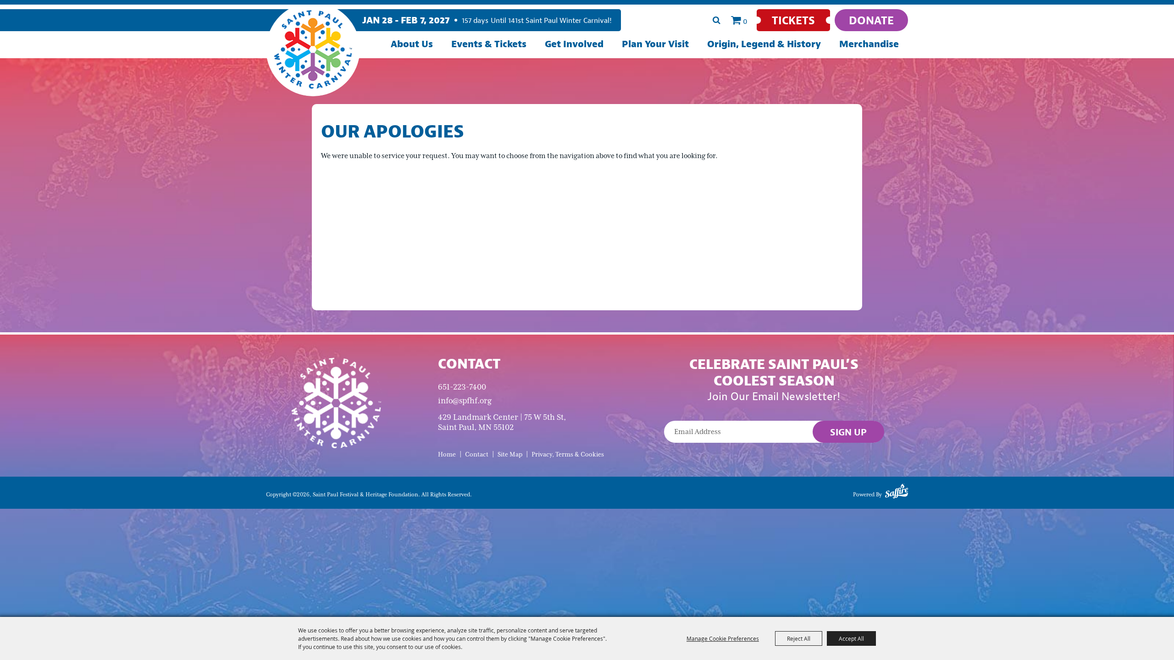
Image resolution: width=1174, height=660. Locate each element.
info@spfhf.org (465, 401)
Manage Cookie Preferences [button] (723, 638)
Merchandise (869, 43)
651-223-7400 (462, 387)
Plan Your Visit (655, 43)
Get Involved (574, 43)
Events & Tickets (488, 43)
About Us (412, 43)
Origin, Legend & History (764, 43)
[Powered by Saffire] (896, 493)
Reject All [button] (798, 638)
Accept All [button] (851, 638)
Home (447, 454)
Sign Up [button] (848, 432)
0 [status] (745, 21)
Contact (476, 454)
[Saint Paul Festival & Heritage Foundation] (313, 49)
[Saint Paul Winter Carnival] (336, 402)
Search (716, 20)
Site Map (510, 454)
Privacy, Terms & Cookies (568, 454)
